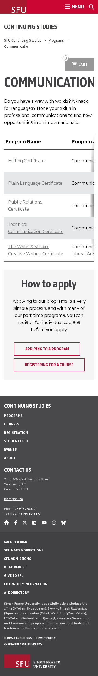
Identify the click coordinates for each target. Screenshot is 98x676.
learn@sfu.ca (13, 499)
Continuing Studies (30, 27)
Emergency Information (25, 584)
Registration (16, 432)
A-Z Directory (16, 592)
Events (10, 449)
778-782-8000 (25, 509)
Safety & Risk (15, 541)
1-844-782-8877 (29, 514)
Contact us (17, 469)
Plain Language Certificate (35, 183)
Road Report (15, 567)
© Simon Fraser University (23, 644)
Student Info (16, 441)
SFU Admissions (17, 558)
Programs (56, 40)
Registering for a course (49, 364)
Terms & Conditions (18, 638)
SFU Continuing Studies (22, 40)
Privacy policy (45, 638)
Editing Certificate (26, 161)
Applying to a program (47, 349)
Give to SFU (14, 575)
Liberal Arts (84, 254)
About (10, 458)
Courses (11, 424)
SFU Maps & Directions (23, 550)
